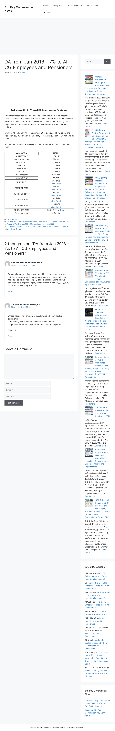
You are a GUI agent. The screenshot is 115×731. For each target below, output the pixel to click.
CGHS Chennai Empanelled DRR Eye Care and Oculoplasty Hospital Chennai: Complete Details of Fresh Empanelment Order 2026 (97, 508)
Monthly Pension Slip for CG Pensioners (96, 621)
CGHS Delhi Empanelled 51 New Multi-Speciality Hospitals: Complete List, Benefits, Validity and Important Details (96, 458)
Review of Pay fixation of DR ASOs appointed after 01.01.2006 (30, 224)
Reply (10, 291)
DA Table (46, 12)
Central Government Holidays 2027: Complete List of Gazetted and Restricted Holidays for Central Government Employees (97, 85)
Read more (90, 222)
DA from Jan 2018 (14, 222)
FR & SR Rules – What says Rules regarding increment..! (96, 576)
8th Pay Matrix (73, 5)
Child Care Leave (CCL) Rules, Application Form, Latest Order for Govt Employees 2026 (96, 658)
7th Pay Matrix (57, 5)
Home (45, 5)
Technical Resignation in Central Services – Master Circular (96, 673)
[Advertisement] (57, 33)
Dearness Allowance (29, 222)
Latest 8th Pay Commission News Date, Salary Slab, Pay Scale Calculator (97, 703)
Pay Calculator (92, 5)
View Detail (56, 184)
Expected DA (12, 219)
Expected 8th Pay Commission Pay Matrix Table (95, 713)
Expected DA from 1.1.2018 (59, 222)
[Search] (107, 61)
